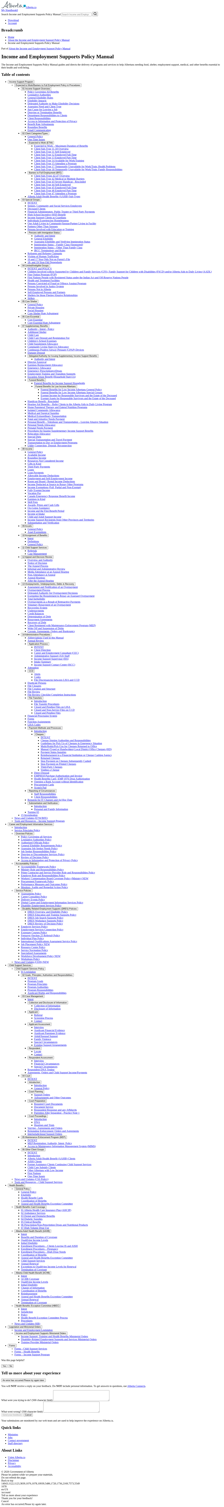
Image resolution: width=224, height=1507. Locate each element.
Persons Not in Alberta (39, 289)
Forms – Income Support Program (32, 1354)
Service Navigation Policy (34, 950)
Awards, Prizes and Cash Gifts (43, 505)
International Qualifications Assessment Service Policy (49, 941)
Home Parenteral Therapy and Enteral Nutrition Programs (57, 407)
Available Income (37, 455)
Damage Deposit (36, 352)
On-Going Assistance (39, 508)
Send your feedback (12, 1415)
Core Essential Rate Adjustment (44, 322)
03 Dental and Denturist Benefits (38, 1216)
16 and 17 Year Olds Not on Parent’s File (49, 259)
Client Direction (42, 650)
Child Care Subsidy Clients (42, 1167)
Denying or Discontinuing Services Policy (43, 854)
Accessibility (14, 1466)
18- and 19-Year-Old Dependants (45, 262)
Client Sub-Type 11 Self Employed (52, 151)
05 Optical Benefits (31, 1222)
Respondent (34, 1048)
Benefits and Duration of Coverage (39, 1237)
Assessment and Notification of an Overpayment (53, 587)
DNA (37, 1122)
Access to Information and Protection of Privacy (52, 121)
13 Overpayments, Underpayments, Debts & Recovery (48, 584)
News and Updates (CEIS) (31, 962)
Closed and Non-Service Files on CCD (54, 710)
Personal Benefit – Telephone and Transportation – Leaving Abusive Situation (68, 422)
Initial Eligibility (29, 1243)
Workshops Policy (30, 959)
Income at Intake (36, 513)
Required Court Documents (48, 1104)
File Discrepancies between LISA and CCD (57, 680)
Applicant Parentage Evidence (49, 1033)
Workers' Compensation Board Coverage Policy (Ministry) (54, 878)
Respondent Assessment (41, 1057)
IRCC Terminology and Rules (49, 250)
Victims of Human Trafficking (43, 256)
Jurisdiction (27, 1311)
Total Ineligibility (36, 598)
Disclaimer (13, 1460)
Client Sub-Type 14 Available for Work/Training (59, 160)
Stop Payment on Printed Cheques (58, 764)
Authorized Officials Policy (35, 842)
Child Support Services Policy (30, 968)
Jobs (10, 1437)
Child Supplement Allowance (43, 343)
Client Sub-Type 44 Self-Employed (52, 184)
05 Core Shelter (29, 301)
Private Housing (36, 307)
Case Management (37, 553)
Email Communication (39, 130)
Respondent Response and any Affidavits (55, 1110)
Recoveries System (37, 607)
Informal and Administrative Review (46, 569)
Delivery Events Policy (33, 899)
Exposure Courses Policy (34, 932)
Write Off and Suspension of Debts (46, 628)
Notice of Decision (37, 563)
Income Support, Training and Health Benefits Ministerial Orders (54, 1336)
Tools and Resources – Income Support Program (39, 821)
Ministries (13, 1434)
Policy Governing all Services (36, 836)
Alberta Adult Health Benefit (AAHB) (33, 1231)
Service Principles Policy (27, 830)
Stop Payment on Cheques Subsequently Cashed (66, 761)
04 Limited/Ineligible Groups (35, 265)
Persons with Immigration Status (44, 232)
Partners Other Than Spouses (43, 226)
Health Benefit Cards (32, 1197)
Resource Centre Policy (33, 947)
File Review (34, 691)
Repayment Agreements (40, 619)
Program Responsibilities (40, 990)
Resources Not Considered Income (46, 460)
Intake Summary (42, 661)
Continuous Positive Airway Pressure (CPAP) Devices (56, 349)
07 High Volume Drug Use (35, 1227)
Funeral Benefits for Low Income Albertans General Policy (71, 389)
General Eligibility (43, 238)
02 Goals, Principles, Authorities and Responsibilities (47, 975)
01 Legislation (28, 971)
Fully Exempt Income (39, 490)
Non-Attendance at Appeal (41, 574)
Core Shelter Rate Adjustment (43, 313)
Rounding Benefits (37, 127)
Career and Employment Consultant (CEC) (56, 653)
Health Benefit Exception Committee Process (44, 1317)
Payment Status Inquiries (53, 752)
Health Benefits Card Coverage (30, 1207)
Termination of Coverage (34, 1269)
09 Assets (27, 526)
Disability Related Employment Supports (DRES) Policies (49, 909)
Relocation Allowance (39, 433)
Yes (4, 1366)
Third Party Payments (39, 466)
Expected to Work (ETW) (41, 143)
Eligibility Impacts (37, 100)
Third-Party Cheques (51, 767)
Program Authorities (38, 987)
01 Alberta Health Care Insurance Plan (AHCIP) (46, 1210)
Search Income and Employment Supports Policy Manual (31, 14)
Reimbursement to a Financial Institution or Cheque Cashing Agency (76, 755)
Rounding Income (37, 457)
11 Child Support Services (34, 547)
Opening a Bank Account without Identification (58, 781)
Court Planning (36, 1091)
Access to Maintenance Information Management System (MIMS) (62, 1146)
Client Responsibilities (39, 118)
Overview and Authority (40, 560)
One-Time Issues (36, 139)
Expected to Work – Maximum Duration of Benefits (61, 145)
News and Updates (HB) (27, 1323)
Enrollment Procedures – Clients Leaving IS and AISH (49, 1246)
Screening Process (43, 1018)
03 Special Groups (31, 200)
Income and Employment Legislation (33, 1330)
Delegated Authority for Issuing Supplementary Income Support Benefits (63, 356)
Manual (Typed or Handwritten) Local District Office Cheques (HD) (76, 749)
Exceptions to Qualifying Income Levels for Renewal (48, 1266)
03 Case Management (32, 996)
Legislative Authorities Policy (36, 839)
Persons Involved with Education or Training (51, 229)
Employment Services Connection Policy (42, 929)
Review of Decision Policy (35, 857)
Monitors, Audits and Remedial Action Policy (44, 887)
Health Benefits (16, 1185)
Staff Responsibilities (45, 794)
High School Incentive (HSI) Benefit (47, 214)
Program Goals (35, 981)
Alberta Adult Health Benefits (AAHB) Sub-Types (54, 196)
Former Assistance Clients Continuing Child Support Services (59, 1164)
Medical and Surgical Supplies (43, 413)
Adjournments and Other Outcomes (52, 1097)
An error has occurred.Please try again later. (23, 1380)
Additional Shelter (37, 332)
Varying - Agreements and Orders (45, 1128)
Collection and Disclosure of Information (48, 1002)
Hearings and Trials (44, 1125)
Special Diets (34, 436)
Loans (31, 469)
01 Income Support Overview (36, 88)
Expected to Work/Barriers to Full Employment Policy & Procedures (48, 85)
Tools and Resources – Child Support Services (38, 1182)
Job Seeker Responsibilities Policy (38, 851)
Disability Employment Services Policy (41, 905)
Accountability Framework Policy (38, 866)
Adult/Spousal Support (46, 1036)
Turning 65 (33, 812)
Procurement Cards (44, 784)
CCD (31, 671)
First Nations (34, 1173)
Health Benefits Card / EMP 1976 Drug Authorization (62, 778)
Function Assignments (39, 721)
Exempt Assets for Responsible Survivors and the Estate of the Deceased (78, 398)
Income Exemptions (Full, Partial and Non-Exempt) (54, 487)
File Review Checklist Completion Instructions (52, 694)
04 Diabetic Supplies (31, 1219)
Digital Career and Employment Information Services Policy (52, 902)
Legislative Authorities (39, 94)
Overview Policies (24, 833)
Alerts (37, 674)
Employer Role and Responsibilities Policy (43, 875)
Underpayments (36, 610)
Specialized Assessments (33, 953)
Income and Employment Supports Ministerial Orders (41, 1333)
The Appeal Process (38, 566)
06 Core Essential (30, 316)
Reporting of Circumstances (42, 791)
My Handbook (9, 10)
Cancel (28, 1415)
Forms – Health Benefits (27, 1351)
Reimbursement (29, 1293)
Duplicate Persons (37, 683)
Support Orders (42, 1094)
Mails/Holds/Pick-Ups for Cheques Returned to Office (69, 746)
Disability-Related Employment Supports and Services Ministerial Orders (59, 1339)
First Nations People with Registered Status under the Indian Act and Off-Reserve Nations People (78, 277)
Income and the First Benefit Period (46, 511)
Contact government (18, 1440)
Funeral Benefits (36, 380)
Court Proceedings (37, 1116)
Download (13, 20)
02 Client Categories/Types (35, 133)
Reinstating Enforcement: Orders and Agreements (53, 1131)
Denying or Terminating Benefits (45, 112)
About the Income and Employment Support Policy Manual (39, 40)
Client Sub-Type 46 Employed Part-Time (55, 190)
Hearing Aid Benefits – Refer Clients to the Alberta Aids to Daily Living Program (70, 404)
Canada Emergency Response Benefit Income (51, 496)
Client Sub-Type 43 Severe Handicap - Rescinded (60, 181)
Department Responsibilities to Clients (47, 115)
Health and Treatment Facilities (44, 280)
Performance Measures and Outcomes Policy (44, 884)
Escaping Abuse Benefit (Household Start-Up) (52, 376)
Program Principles (37, 984)
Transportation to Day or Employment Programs (52, 442)
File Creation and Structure (41, 688)
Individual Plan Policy (32, 938)
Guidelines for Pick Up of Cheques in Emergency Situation (71, 743)
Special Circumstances (45, 1042)
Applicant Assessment (39, 1024)
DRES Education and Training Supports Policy (52, 914)
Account (12, 23)
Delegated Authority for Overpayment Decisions (53, 593)
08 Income (27, 449)
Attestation (33, 667)
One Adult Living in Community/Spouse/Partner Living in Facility (62, 223)
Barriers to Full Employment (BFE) (45, 172)
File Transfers (35, 698)
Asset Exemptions (37, 532)
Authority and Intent (44, 235)
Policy (24, 1314)
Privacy (12, 1463)
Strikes (31, 298)
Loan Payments (36, 472)
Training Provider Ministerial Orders (40, 1342)
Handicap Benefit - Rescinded (43, 401)
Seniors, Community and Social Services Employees (55, 205)
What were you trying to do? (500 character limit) (26, 1400)
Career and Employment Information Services (30, 824)
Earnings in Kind (36, 499)
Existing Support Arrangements (50, 1045)
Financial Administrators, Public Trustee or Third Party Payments (61, 211)
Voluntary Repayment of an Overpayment (49, 604)
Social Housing (35, 310)
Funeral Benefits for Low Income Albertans (55, 386)
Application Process (38, 644)
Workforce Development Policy (41, 956)
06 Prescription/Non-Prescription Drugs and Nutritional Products (54, 1224)
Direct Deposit (41, 772)
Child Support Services (20, 965)
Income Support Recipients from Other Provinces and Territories (61, 519)
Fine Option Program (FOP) (42, 274)
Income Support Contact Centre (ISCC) (54, 664)
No (11, 1366)
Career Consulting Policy (34, 896)
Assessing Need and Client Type (44, 106)
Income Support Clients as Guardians (47, 217)
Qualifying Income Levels (34, 1240)
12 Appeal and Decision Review (37, 557)
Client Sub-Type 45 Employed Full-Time (55, 187)
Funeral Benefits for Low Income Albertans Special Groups (71, 392)
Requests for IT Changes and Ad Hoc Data (50, 799)
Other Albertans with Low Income (45, 1170)
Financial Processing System (42, 715)
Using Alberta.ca (16, 1457)
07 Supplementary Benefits (35, 326)
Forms (31, 718)
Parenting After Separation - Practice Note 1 (57, 1112)
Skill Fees (33, 502)
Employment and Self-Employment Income (50, 478)
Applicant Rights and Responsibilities (47, 993)
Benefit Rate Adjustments (41, 124)
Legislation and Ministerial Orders (25, 1327)
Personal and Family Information (51, 809)
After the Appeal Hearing (41, 580)
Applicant (33, 1012)
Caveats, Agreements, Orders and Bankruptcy (51, 631)
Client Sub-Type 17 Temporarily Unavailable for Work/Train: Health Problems (74, 166)
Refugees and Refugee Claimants (45, 253)
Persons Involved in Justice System (46, 286)
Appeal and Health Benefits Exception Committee (47, 1203)
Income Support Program (21, 82)
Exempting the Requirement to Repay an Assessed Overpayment (61, 596)
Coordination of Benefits (34, 1200)
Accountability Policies (26, 863)
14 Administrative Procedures (36, 634)
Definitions (33, 541)
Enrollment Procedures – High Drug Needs (43, 1252)
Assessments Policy (31, 893)
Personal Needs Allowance (41, 425)
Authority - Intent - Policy (41, 329)
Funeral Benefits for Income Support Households (59, 383)
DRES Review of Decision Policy (45, 923)
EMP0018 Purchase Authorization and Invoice (58, 775)
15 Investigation (29, 815)
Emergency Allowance (39, 368)
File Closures (34, 685)
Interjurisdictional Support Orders (45, 1134)
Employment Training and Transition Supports (51, 373)
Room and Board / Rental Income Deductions (51, 481)
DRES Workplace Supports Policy (45, 920)
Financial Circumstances (46, 1063)
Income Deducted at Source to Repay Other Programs (55, 484)
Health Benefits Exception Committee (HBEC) (37, 1306)
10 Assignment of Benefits (34, 535)
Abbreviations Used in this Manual (46, 637)
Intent (30, 538)
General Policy (35, 136)
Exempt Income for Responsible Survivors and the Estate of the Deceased (79, 395)
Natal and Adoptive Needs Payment (46, 419)
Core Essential (35, 319)
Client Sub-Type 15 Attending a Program (55, 163)
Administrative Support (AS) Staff (52, 655)
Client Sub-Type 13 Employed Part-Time (55, 157)
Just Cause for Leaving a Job (42, 109)
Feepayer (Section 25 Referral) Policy (40, 935)
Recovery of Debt (37, 622)
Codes (37, 677)
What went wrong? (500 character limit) (22, 1411)
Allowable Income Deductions (43, 475)
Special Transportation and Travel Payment (50, 439)
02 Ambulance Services (33, 1213)
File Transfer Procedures (46, 704)
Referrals (32, 550)
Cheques (39, 734)
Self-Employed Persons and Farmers (46, 292)
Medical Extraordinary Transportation (47, 416)
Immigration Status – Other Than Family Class (58, 247)
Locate (37, 1051)
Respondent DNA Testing (41, 1069)
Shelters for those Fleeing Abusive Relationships (53, 295)
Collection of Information (47, 1005)
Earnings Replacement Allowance (45, 365)
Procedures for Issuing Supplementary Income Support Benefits (60, 430)
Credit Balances (36, 613)
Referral (38, 1015)
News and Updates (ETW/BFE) (31, 818)
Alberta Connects (136, 1386)
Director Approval (37, 362)
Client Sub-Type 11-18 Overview (51, 148)
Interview (39, 1027)
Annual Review (36, 640)
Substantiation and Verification (43, 522)
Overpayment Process (39, 590)
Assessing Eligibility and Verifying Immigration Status (62, 241)
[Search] (95, 14)
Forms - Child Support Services (30, 1348)
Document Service (43, 1107)
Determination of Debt (39, 616)
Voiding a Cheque (50, 769)
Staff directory (15, 1443)
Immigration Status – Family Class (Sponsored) (58, 244)
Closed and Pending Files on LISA (52, 707)
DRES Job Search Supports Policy (45, 917)
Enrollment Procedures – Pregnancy (39, 1249)
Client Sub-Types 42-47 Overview (52, 175)
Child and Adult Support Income (44, 516)
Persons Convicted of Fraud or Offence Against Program (57, 283)
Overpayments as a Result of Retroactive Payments (54, 601)
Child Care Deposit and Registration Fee (49, 338)
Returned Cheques (50, 758)
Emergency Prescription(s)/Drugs (45, 371)
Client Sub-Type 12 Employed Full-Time (55, 154)
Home (11, 37)
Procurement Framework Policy (37, 881)
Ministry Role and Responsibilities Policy (42, 869)
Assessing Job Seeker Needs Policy (39, 848)
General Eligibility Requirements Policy (41, 845)
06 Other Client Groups (33, 1149)
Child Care (33, 335)
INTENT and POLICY (40, 268)
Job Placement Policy (35, 944)
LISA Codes (34, 724)
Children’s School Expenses (42, 341)
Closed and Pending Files (47, 712)
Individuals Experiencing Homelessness (48, 220)
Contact (38, 1021)
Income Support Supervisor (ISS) (51, 658)
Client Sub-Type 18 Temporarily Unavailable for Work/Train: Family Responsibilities (78, 169)
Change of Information (33, 1287)
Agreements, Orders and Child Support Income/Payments (57, 1072)
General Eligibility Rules (40, 97)
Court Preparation (37, 1101)
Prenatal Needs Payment (40, 428)
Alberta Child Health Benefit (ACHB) (33, 1273)
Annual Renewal (30, 1263)
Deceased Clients (36, 208)
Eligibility (26, 1195)
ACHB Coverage (30, 1279)
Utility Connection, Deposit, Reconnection (50, 445)
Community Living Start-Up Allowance (48, 346)
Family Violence (42, 1039)
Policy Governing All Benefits (43, 91)
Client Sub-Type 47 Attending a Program (55, 193)
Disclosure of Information (47, 1008)
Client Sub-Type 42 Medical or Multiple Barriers (59, 178)
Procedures (26, 1320)
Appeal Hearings (36, 577)
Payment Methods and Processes (45, 728)
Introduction (40, 701)
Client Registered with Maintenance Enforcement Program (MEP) (62, 625)
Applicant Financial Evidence (49, 1030)
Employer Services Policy (34, 926)
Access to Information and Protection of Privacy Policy (49, 860)
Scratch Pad (40, 787)
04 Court (26, 1076)
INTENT (32, 202)
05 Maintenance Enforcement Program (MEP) (44, 1137)
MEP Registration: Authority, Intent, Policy (50, 1143)
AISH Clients (35, 1161)
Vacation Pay (34, 493)
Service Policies (23, 890)
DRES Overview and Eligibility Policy (48, 911)
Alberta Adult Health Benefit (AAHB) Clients (51, 1158)
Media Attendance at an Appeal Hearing (48, 571)
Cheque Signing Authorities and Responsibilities (66, 740)
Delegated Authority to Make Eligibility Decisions (53, 103)
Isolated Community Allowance (44, 410)
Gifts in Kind (34, 463)
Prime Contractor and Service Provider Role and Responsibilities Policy (58, 872)
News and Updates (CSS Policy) (31, 1179)
